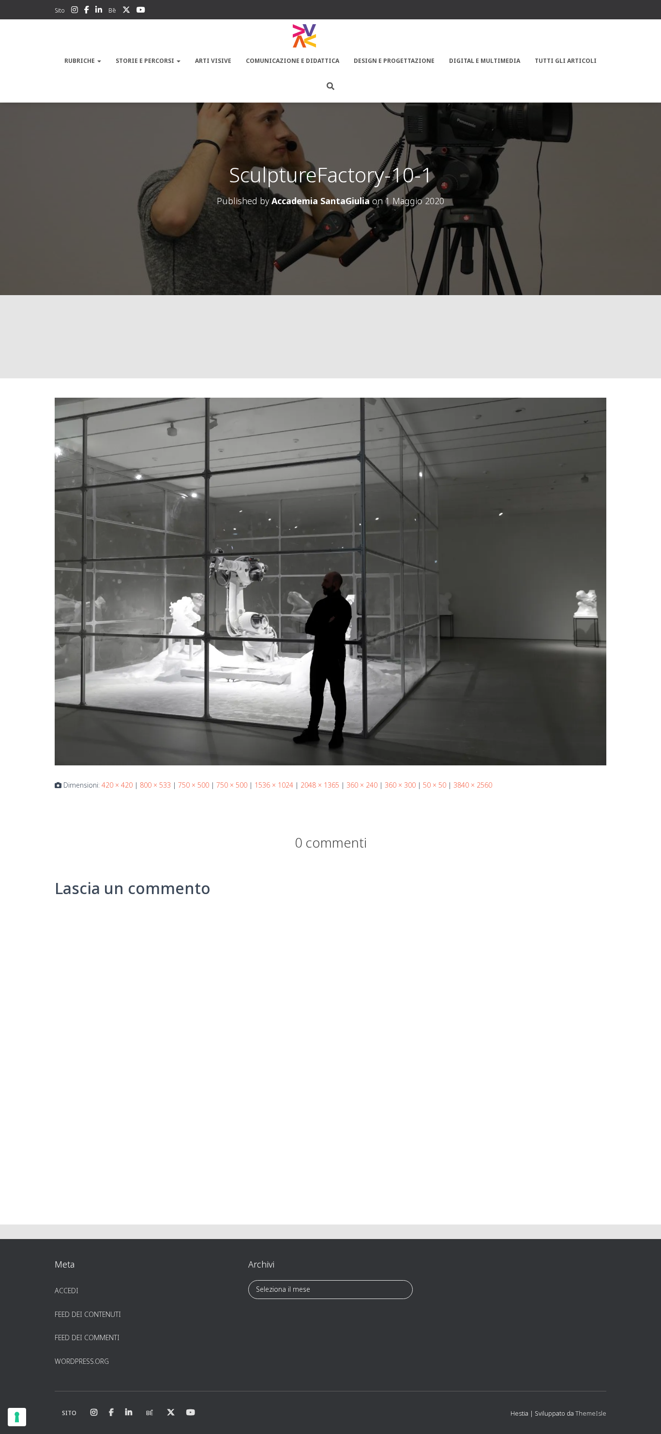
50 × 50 (434, 785)
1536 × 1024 (274, 785)
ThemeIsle (590, 1413)
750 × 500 (193, 785)
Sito (60, 10)
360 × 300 (400, 785)
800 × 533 (155, 785)
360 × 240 (361, 785)
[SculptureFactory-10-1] (330, 580)
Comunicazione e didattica (292, 61)
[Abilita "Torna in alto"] (642, 1415)
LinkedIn (98, 11)
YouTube (140, 11)
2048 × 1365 (319, 785)
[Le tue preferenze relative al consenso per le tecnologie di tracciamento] (17, 1417)
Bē (112, 10)
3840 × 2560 (472, 785)
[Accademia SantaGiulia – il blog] (330, 36)
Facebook (86, 11)
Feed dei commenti (87, 1337)
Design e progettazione (394, 61)
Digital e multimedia (484, 61)
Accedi (66, 1290)
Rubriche (80, 61)
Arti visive (213, 61)
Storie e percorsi (146, 61)
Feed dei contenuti (88, 1314)
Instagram (74, 11)
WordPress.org (82, 1361)
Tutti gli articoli (566, 61)
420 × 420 (117, 785)
